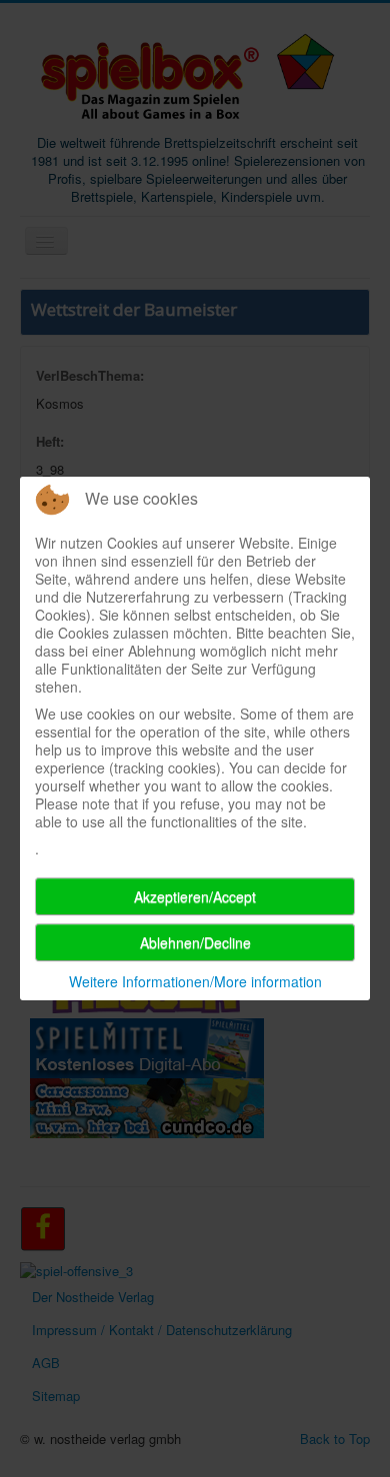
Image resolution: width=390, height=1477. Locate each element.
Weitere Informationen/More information (195, 981)
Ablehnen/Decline (195, 942)
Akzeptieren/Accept (195, 896)
